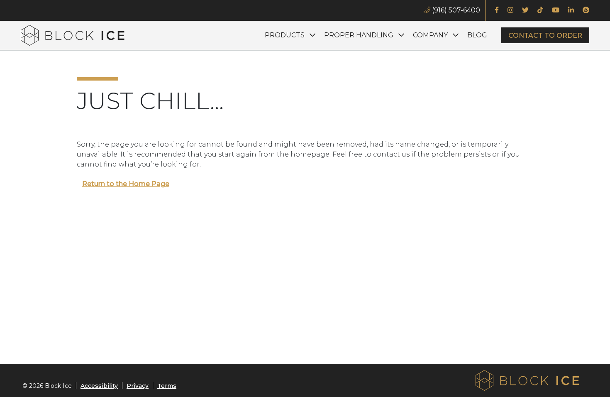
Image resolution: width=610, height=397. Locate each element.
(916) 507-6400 (455, 10)
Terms (166, 386)
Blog (477, 35)
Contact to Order (545, 35)
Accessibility (99, 386)
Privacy (138, 386)
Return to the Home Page (125, 184)
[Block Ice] (72, 35)
